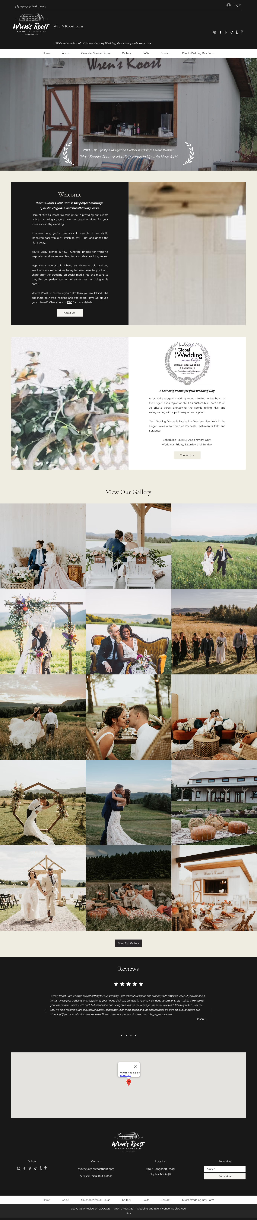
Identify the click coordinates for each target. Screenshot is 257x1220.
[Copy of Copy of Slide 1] (131, 1035)
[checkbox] (9, 580)
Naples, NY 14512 (161, 1174)
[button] (78, 581)
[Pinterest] (226, 32)
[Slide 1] (121, 1035)
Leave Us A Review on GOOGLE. (90, 1208)
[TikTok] (232, 32)
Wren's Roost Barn (68, 26)
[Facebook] (220, 32)
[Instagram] (215, 32)
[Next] (211, 1011)
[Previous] (45, 1011)
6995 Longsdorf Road (160, 1169)
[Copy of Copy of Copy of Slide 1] (135, 1035)
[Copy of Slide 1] (126, 1035)
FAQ (69, 302)
